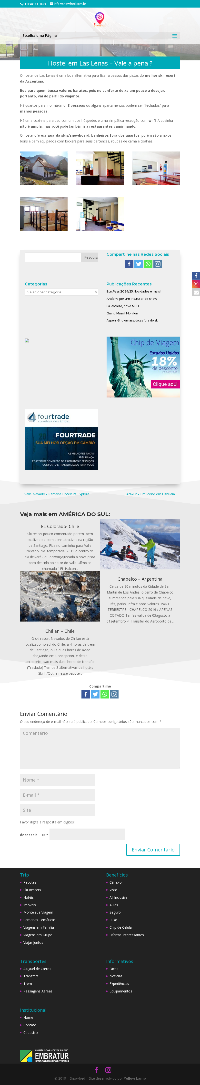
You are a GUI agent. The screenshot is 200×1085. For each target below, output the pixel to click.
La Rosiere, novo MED (123, 306)
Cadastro (30, 1032)
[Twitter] (138, 264)
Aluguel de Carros (37, 968)
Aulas (114, 905)
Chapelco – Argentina (140, 579)
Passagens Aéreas (37, 991)
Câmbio (116, 882)
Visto (113, 889)
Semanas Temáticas (39, 919)
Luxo (113, 919)
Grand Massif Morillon (122, 313)
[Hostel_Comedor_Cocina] (156, 185)
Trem (27, 983)
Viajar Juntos (33, 942)
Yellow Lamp (135, 1078)
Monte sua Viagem (38, 912)
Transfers (31, 976)
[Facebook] (129, 264)
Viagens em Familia (38, 927)
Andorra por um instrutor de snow (132, 299)
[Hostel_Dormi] (44, 230)
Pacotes (29, 882)
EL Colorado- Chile (60, 526)
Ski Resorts (32, 889)
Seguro (115, 912)
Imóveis (29, 905)
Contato (29, 1025)
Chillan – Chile (60, 631)
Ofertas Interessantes (127, 935)
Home (28, 1017)
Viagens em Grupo (37, 935)
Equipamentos (121, 991)
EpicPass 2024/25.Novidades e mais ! (134, 291)
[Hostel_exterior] (44, 185)
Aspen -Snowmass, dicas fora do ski (133, 320)
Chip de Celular (121, 927)
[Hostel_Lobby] (100, 230)
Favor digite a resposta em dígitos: (47, 822)
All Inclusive (119, 897)
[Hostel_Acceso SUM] (100, 185)
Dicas (114, 968)
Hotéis (28, 897)
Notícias (116, 976)
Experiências (119, 983)
